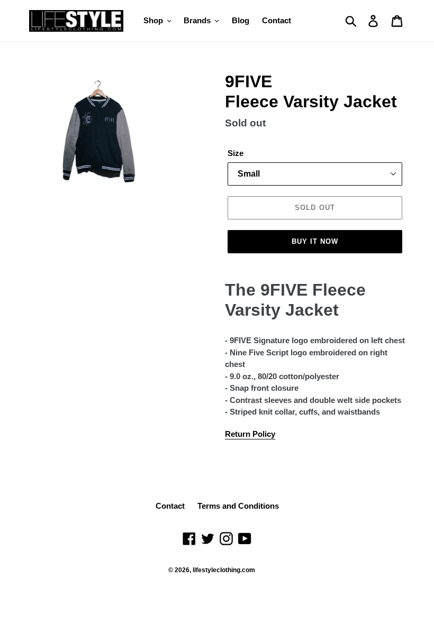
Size (235, 153)
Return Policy (250, 433)
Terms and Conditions (238, 505)
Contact (170, 505)
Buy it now (315, 241)
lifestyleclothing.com (224, 570)
